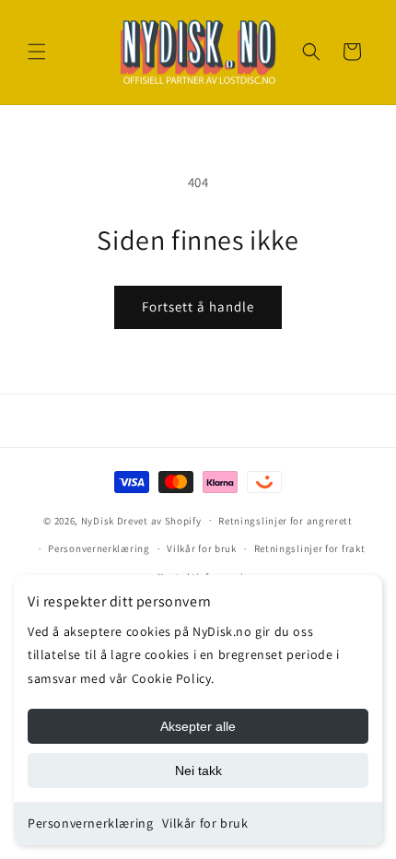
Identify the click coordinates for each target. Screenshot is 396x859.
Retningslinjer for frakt (310, 548)
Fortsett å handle (198, 306)
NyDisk (97, 519)
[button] (37, 51)
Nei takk (198, 770)
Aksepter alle (198, 726)
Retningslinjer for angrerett (285, 520)
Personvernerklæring (90, 823)
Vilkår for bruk (205, 823)
